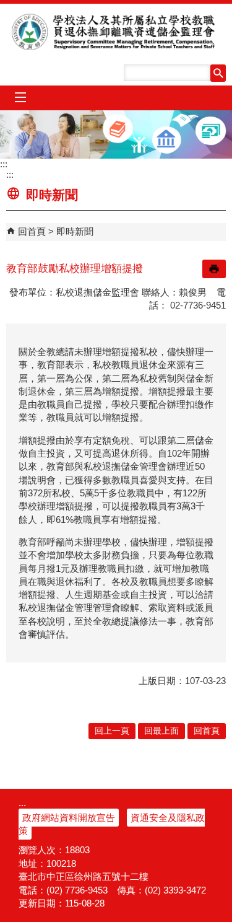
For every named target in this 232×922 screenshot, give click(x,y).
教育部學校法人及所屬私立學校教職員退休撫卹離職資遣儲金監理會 (116, 31)
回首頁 (32, 231)
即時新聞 (74, 231)
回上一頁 (112, 730)
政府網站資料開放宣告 (68, 817)
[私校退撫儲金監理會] (116, 134)
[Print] (214, 269)
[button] (218, 73)
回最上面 (161, 730)
